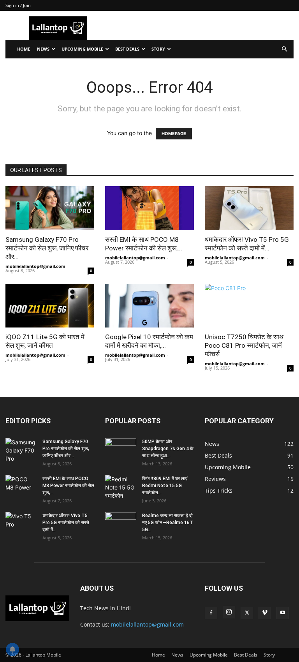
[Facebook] (211, 613)
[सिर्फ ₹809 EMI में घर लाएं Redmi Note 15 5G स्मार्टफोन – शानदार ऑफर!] (120, 487)
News (43, 49)
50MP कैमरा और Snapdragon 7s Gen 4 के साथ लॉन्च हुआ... (167, 448)
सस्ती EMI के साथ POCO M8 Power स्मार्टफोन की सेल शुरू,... (68, 485)
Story (158, 49)
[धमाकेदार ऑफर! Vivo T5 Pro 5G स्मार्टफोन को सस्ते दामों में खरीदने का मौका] (249, 208)
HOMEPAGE (174, 133)
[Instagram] (229, 612)
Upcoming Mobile (82, 49)
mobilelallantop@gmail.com (35, 266)
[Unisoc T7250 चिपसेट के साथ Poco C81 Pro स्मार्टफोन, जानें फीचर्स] (249, 306)
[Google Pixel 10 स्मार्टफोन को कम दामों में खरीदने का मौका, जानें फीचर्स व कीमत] (149, 306)
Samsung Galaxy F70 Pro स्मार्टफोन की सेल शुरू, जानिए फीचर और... (46, 248)
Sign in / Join (18, 5)
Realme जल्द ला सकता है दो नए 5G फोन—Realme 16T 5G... (167, 522)
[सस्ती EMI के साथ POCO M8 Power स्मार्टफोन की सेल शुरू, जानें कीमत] (149, 208)
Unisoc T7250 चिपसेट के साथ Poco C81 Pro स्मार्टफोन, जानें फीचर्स (244, 345)
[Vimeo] (265, 613)
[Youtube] (282, 613)
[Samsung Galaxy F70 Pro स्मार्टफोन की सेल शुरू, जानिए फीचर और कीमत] (49, 208)
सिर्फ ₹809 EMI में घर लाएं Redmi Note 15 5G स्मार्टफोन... (164, 485)
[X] (247, 613)
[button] (284, 49)
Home (23, 49)
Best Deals (127, 49)
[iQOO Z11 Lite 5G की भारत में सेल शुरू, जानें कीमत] (49, 306)
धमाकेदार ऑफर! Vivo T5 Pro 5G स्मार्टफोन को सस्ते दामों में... (65, 522)
